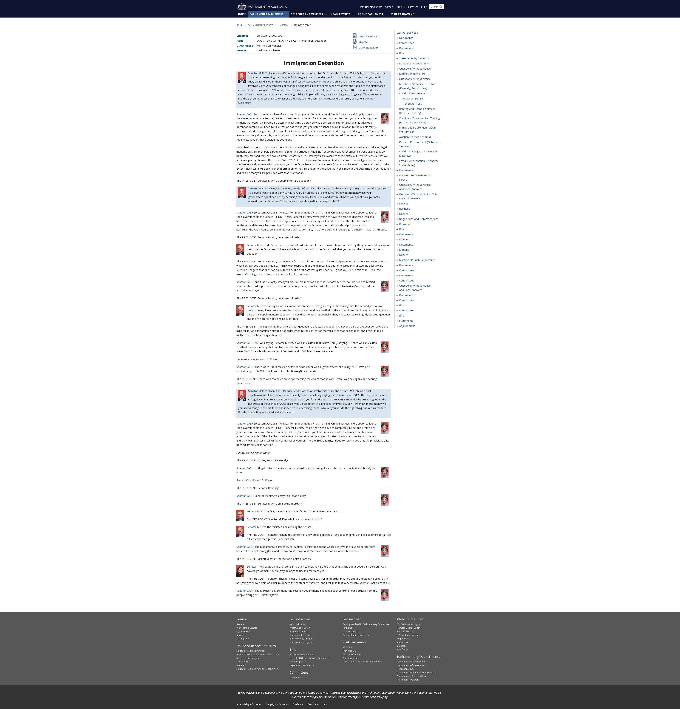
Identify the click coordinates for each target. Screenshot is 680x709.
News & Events (340, 14)
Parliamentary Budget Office (412, 676)
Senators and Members (307, 14)
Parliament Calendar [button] (371, 6)
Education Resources (301, 635)
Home (242, 14)
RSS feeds (402, 649)
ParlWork (413, 6)
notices (404, 203)
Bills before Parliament (302, 654)
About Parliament (370, 14)
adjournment (407, 326)
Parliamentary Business (266, 14)
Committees (296, 677)
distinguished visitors (412, 73)
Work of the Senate (246, 627)
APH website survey (407, 635)
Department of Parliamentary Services (417, 672)
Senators (241, 635)
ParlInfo (400, 6)
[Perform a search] (441, 6)
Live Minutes (243, 661)
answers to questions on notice (415, 177)
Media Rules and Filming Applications (362, 661)
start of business (407, 32)
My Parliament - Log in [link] (408, 624)
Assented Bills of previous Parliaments (310, 658)
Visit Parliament (402, 14)
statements (406, 320)
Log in (424, 6)
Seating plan (243, 638)
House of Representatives (250, 650)
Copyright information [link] (277, 704)
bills (401, 53)
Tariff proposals (298, 661)
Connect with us (351, 631)
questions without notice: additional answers (415, 187)
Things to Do (349, 650)
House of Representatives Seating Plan (257, 668)
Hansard (283, 25)
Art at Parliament (351, 654)
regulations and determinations (418, 219)
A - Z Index (402, 642)
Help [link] (324, 704)
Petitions (347, 627)
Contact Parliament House (356, 635)
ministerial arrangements (414, 63)
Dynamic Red (243, 631)
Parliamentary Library (301, 638)
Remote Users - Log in (408, 627)
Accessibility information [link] (249, 704)
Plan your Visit (350, 658)
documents (406, 37)
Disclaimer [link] (298, 704)
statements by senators (414, 58)
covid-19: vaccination (412, 93)
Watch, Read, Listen (300, 627)
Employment (403, 638)
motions (404, 239)
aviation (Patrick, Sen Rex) (415, 137)
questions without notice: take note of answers (418, 196)
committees (406, 43)
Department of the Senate (411, 661)
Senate (240, 624)
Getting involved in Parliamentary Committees (366, 624)
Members (241, 665)
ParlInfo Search (405, 631)
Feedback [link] (313, 704)
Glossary (401, 645)
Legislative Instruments (302, 665)
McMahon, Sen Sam (413, 98)
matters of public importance (417, 260)
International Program (301, 642)
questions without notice (415, 68)
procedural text (412, 103)
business (404, 208)
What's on (348, 647)
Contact (389, 6)
